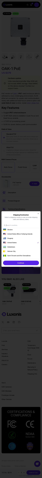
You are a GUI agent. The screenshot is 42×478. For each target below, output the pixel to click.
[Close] (38, 213)
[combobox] (22, 225)
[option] (21, 229)
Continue (20, 263)
